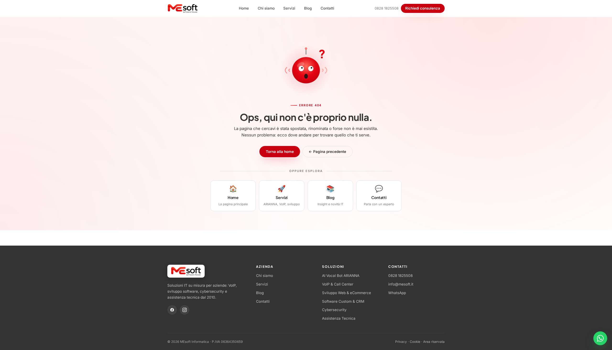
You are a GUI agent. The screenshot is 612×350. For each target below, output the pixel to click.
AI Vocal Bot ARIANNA (340, 275)
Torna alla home (280, 151)
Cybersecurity (334, 309)
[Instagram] (184, 310)
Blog (308, 8)
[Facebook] (172, 310)
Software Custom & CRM (343, 301)
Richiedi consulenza (422, 8)
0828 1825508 (387, 8)
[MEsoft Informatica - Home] (182, 8)
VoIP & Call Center (337, 284)
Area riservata (434, 342)
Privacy (401, 342)
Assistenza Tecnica (338, 318)
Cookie (415, 342)
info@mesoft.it (400, 284)
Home (244, 8)
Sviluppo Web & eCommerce (346, 293)
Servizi (289, 8)
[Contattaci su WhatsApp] (600, 338)
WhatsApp (397, 293)
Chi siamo (266, 8)
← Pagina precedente (327, 151)
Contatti (327, 8)
